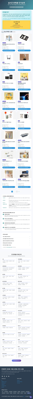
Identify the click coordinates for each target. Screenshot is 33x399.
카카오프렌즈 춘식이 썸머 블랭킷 (23, 161)
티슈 (3, 346)
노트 (18, 276)
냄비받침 (8, 334)
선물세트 (19, 302)
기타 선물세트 (19, 305)
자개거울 (26, 283)
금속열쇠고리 (26, 355)
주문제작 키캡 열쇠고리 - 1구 (7, 161)
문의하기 (3, 387)
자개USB (19, 283)
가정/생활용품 (4, 42)
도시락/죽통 (4, 341)
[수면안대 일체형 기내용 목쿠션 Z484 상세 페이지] (9, 174)
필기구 (19, 346)
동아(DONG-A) (26, 348)
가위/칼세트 (19, 327)
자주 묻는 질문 (4, 385)
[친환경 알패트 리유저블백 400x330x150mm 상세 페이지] (24, 76)
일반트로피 (26, 341)
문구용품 (3, 288)
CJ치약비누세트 (24, 334)
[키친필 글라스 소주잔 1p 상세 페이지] (9, 57)
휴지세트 (4, 349)
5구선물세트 (19, 269)
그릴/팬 (4, 334)
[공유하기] (31, 397)
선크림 (23, 291)
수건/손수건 (19, 179)
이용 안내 (3, 384)
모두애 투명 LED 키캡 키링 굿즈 (23, 102)
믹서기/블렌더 (28, 327)
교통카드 (23, 355)
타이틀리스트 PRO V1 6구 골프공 (7, 83)
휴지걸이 (12, 348)
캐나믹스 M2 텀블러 (21, 122)
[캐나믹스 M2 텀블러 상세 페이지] (24, 115)
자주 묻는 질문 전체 (9, 247)
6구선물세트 (23, 269)
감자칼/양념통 (23, 327)
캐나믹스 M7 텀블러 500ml (6, 122)
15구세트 (7, 276)
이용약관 (18, 380)
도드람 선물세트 (20, 306)
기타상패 (4, 305)
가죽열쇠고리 (19, 355)
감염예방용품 (10, 391)
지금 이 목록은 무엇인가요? (6, 236)
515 (19, 191)
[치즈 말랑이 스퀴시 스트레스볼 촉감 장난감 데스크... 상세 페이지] (9, 96)
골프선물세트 (15, 391)
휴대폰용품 (19, 101)
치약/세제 (19, 332)
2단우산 (19, 320)
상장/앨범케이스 (26, 297)
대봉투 (7, 290)
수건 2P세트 (10, 313)
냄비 (5, 334)
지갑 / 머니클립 (23, 298)
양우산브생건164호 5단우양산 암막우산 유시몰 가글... (8, 45)
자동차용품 (4, 325)
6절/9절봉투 (4, 290)
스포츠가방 (4, 262)
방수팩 (19, 356)
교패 (3, 355)
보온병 (11, 341)
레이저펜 (23, 349)
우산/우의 (4, 140)
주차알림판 (4, 327)
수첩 (27, 276)
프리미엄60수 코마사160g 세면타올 (23, 180)
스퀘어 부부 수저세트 (21, 44)
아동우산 (29, 320)
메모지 (3, 298)
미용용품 (19, 288)
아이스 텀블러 (10, 342)
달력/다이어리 (20, 274)
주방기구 (19, 325)
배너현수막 (6, 355)
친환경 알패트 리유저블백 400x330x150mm (22, 84)
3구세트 (10, 276)
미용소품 (24, 290)
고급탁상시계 (23, 312)
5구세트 (4, 277)
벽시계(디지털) (27, 313)
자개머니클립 (19, 284)
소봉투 (3, 291)
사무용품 (19, 295)
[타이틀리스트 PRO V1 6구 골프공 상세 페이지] (9, 76)
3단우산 (22, 320)
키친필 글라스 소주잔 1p (6, 63)
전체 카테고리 (4, 383)
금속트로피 (19, 341)
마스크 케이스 (10, 269)
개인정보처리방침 (19, 381)
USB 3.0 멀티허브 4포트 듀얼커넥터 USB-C (23, 142)
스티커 (9, 355)
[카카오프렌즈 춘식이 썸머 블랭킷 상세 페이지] (24, 154)
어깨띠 (3, 356)
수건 (7, 313)
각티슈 (3, 348)
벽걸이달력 (24, 276)
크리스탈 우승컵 (20, 342)
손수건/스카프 (4, 313)
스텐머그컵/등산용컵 (5, 342)
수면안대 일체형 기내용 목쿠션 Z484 (8, 180)
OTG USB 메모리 (5, 297)
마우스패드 (13, 297)
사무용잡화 (4, 295)
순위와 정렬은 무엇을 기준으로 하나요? (8, 238)
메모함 (6, 298)
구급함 (19, 262)
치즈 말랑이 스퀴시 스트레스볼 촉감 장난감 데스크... (8, 103)
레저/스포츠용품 (5, 284)
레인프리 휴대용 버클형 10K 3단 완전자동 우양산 (8, 142)
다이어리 (21, 276)
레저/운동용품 (4, 281)
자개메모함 (23, 284)
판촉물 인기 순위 (4, 381)
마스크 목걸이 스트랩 (5, 269)
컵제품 (3, 62)
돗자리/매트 (4, 283)
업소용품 (3, 318)
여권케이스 (19, 298)
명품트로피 (23, 341)
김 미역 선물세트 (24, 305)
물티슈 (6, 348)
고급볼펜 (22, 348)
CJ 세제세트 (19, 334)
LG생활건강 (28, 334)
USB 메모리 (9, 297)
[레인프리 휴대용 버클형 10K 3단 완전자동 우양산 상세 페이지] (9, 135)
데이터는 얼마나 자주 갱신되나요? (7, 242)
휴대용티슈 (9, 348)
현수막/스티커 (4, 353)
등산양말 (7, 283)
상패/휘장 (3, 302)
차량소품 (7, 327)
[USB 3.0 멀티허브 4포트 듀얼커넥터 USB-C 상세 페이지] (24, 135)
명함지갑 (19, 297)
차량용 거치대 (11, 327)
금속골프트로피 (20, 63)
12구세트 (4, 276)
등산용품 (11, 283)
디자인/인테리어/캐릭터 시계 (21, 313)
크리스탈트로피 (25, 342)
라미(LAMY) (19, 349)
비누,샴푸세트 (19, 291)
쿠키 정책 (18, 383)
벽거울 (27, 290)
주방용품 (3, 332)
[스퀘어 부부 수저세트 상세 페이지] (24, 37)
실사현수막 (12, 355)
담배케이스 (8, 320)
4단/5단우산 (25, 320)
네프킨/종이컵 (4, 320)
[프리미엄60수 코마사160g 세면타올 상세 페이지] (24, 174)
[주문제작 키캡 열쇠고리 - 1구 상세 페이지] (9, 154)
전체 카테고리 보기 (17, 360)
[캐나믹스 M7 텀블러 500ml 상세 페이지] (9, 115)
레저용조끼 (9, 284)
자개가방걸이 (22, 283)
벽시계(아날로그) (20, 315)
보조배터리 (22, 356)
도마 (11, 334)
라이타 (11, 320)
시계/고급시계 (20, 310)
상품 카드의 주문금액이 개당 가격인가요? (8, 240)
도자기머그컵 (8, 341)
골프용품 (4, 81)
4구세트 (13, 276)
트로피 (19, 62)
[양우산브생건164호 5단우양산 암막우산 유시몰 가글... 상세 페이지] (9, 37)
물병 (13, 334)
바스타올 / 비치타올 (5, 312)
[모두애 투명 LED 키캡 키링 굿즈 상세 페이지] (24, 96)
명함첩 (22, 297)
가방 (3, 259)
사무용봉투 (13, 290)
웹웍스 (24, 396)
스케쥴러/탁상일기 (20, 277)
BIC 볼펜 (19, 348)
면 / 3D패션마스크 (5, 270)
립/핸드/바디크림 (20, 290)
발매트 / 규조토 (10, 312)
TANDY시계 (19, 312)
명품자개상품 (20, 281)
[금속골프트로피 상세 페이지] (24, 57)
